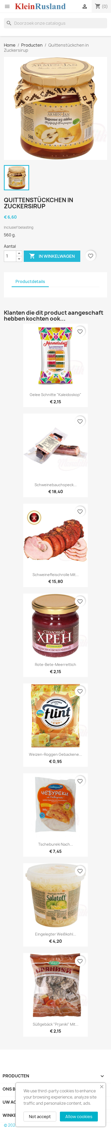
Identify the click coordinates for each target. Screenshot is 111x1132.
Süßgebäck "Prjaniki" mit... (55, 1024)
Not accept (40, 1116)
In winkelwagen (52, 256)
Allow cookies (78, 1116)
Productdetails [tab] (30, 281)
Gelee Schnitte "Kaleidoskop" (55, 394)
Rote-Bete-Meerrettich (55, 664)
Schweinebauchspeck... (56, 484)
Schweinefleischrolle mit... (56, 574)
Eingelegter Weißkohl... (55, 934)
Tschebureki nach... (55, 844)
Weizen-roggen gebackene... (55, 754)
